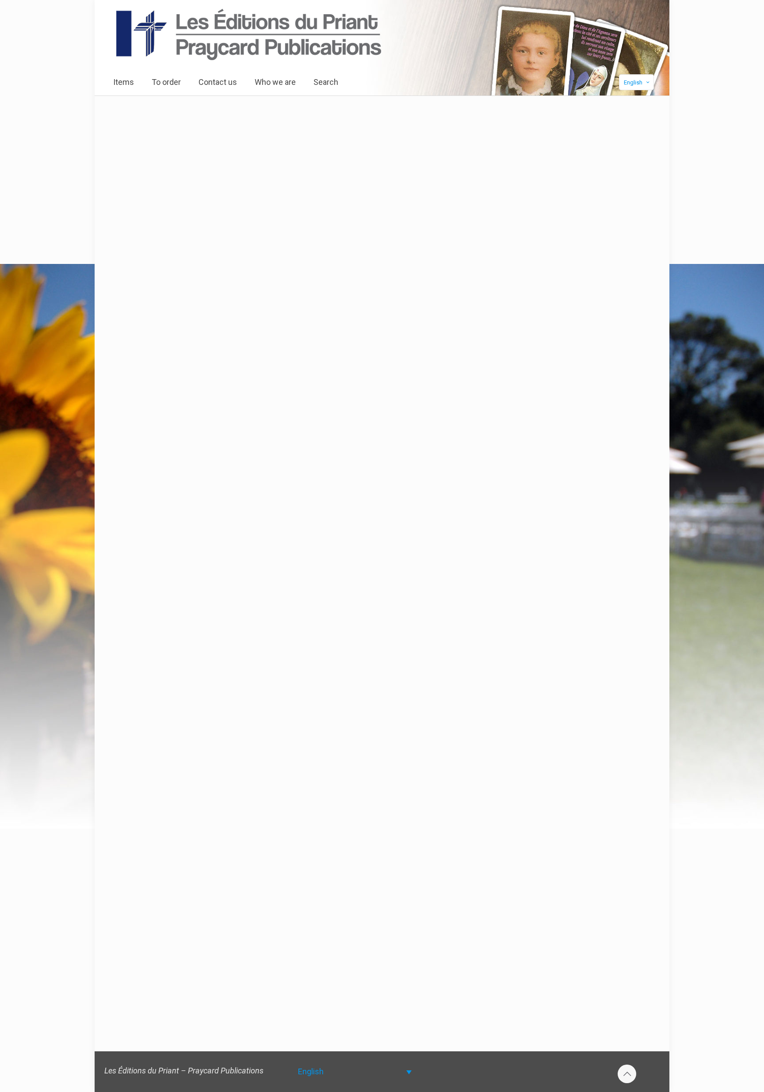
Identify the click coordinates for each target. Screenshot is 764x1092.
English (633, 82)
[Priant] (248, 34)
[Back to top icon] (627, 1074)
